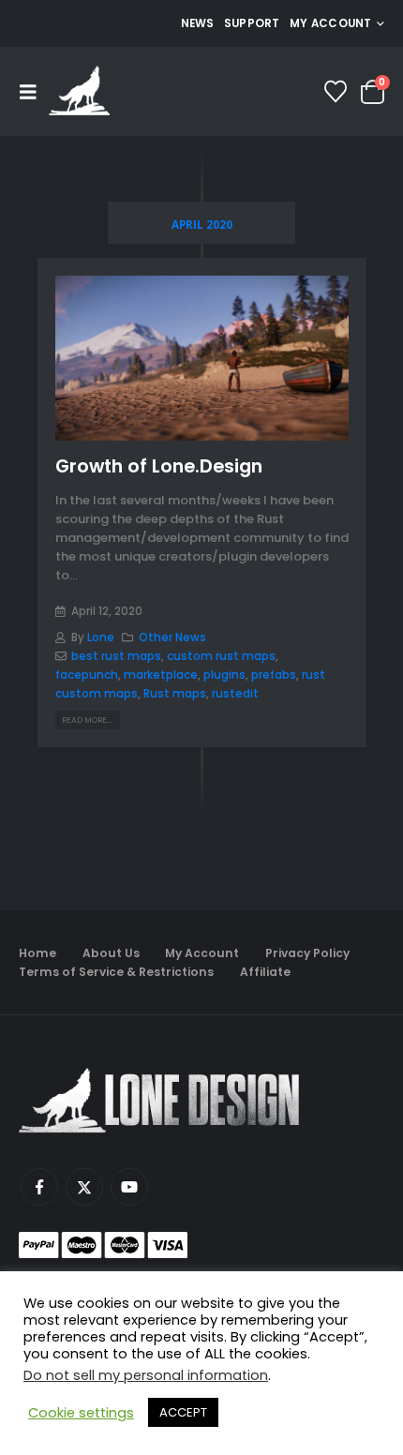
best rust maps (116, 656)
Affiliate (265, 972)
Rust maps (174, 693)
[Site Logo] (79, 91)
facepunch (86, 675)
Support (252, 23)
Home (37, 953)
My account (331, 23)
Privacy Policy (307, 953)
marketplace (161, 675)
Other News (172, 637)
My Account (202, 953)
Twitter (84, 1187)
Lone (100, 637)
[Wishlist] (336, 92)
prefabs (273, 675)
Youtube (129, 1187)
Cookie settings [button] (81, 1412)
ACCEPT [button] (183, 1412)
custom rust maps (221, 656)
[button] (34, 92)
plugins (224, 675)
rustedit (235, 693)
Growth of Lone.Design (158, 466)
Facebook (39, 1187)
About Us (111, 953)
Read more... (87, 720)
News (198, 23)
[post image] (202, 358)
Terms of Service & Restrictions (116, 972)
